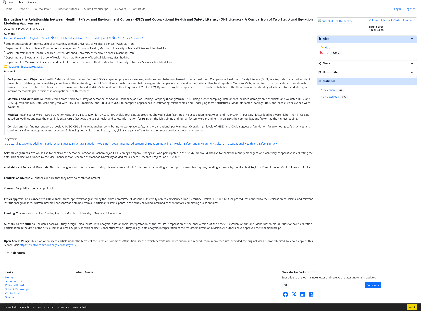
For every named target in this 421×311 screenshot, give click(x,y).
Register (410, 9)
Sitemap (10, 297)
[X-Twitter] (294, 295)
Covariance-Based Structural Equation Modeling (141, 143)
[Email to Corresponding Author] (110, 37)
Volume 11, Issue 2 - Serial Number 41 (390, 22)
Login (397, 9)
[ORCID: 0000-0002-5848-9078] (52, 37)
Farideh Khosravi (14, 38)
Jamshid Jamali (99, 38)
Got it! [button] (412, 307)
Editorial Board (14, 285)
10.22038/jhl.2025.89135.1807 (27, 67)
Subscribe (373, 285)
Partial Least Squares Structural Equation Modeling (76, 143)
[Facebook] (285, 295)
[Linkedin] (303, 295)
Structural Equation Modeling (23, 143)
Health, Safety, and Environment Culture (199, 143)
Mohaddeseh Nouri (73, 38)
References (17, 252)
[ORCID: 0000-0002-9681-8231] (113, 37)
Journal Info (42, 9)
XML (327, 47)
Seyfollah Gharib (40, 38)
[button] (89, 307)
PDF (331, 53)
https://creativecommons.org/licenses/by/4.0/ (47, 245)
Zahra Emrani (131, 38)
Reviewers (119, 9)
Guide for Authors (67, 9)
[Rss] (311, 295)
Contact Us (138, 9)
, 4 (118, 37)
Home (8, 9)
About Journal (13, 281)
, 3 (57, 37)
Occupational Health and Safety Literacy (252, 143)
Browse (22, 9)
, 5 (142, 37)
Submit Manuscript (96, 9)
